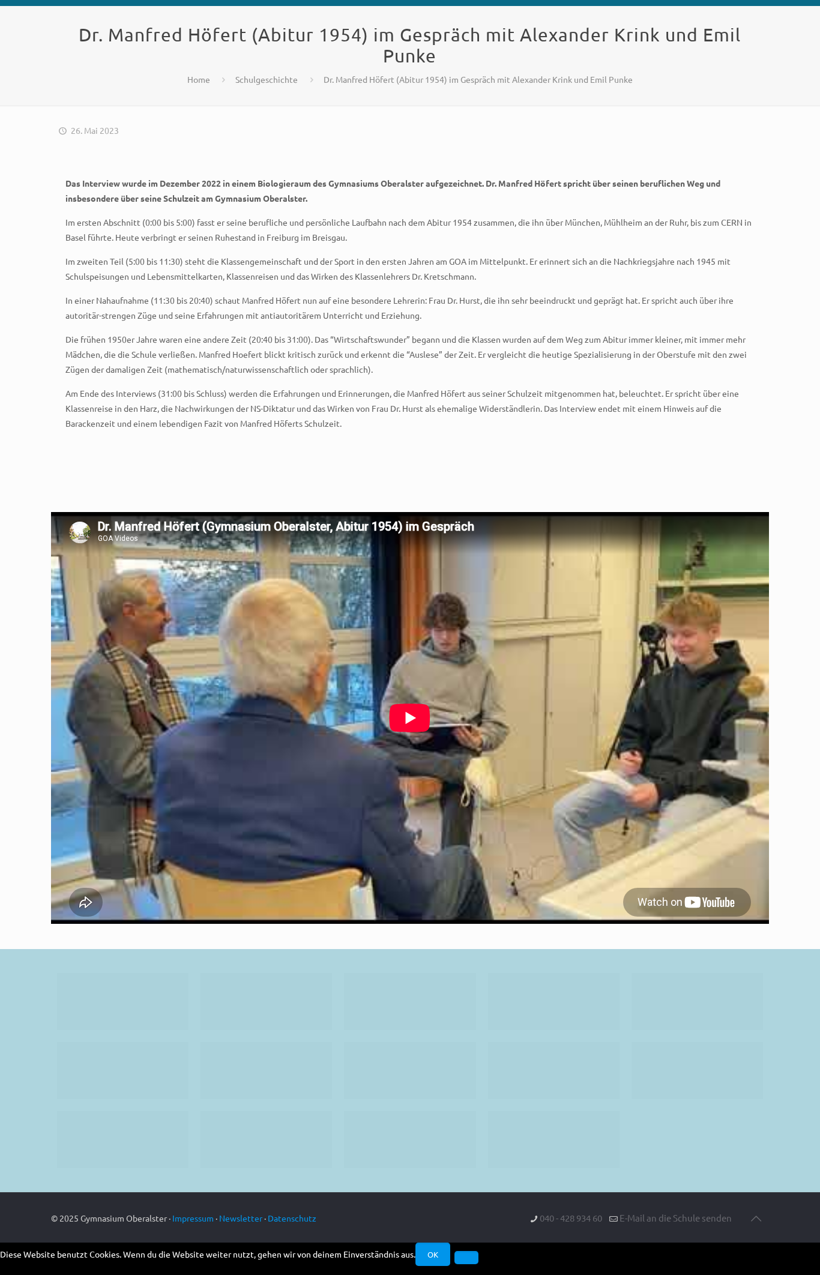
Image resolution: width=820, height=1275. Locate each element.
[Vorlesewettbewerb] (697, 1070)
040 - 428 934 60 (571, 1217)
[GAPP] (553, 1070)
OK (432, 1254)
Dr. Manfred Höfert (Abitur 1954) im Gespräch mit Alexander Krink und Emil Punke (478, 79)
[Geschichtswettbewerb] (266, 1139)
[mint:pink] (697, 1001)
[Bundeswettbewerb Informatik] (122, 1001)
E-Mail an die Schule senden (676, 1217)
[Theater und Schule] (409, 1070)
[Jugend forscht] (409, 1139)
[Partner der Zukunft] (553, 1139)
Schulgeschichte (266, 79)
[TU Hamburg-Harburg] (266, 1070)
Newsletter (240, 1218)
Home (198, 79)
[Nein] (466, 1257)
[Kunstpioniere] (122, 1139)
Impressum (193, 1218)
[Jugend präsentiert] (409, 1001)
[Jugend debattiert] (266, 1001)
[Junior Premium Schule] (122, 1070)
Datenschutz (292, 1218)
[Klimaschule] (553, 1001)
